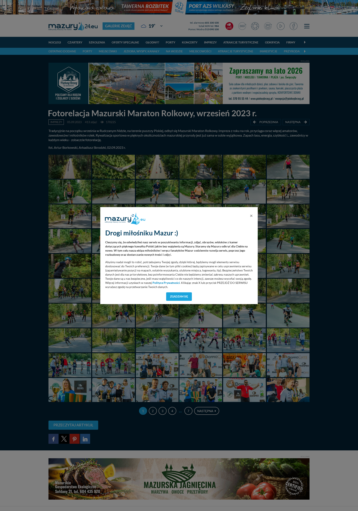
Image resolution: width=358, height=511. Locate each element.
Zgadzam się (179, 296)
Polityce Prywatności (166, 282)
